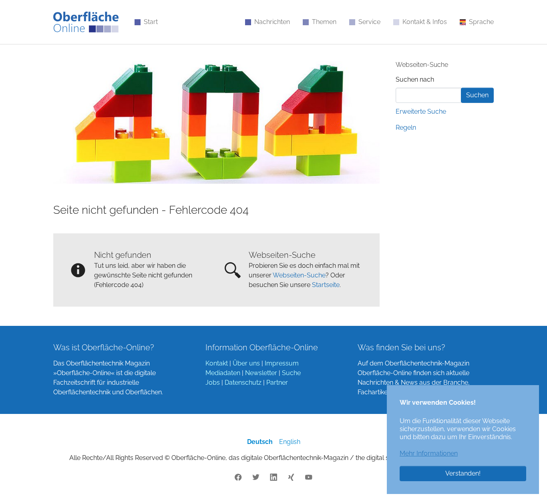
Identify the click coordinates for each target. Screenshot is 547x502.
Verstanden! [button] (463, 473)
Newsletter (261, 373)
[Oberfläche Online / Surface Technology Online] (86, 22)
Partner (277, 382)
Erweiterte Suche (421, 111)
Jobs (212, 382)
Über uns (246, 363)
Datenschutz (243, 382)
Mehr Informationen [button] (429, 453)
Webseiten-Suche (299, 275)
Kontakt (216, 363)
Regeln (406, 127)
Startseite (326, 285)
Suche (291, 373)
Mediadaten (222, 373)
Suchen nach (415, 79)
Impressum (282, 363)
